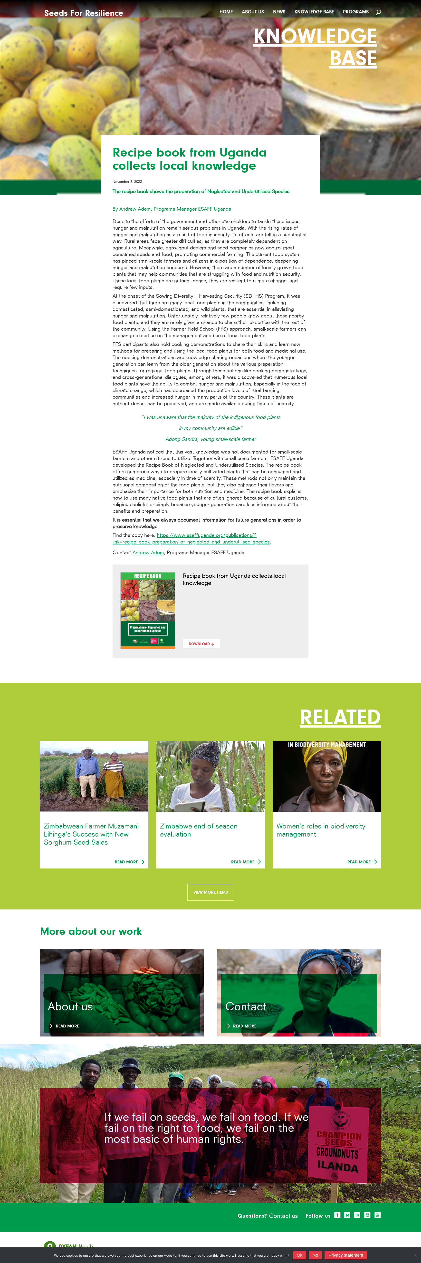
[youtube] (377, 1215)
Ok (299, 1255)
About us (253, 12)
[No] (414, 1255)
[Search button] (379, 12)
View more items (210, 892)
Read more (127, 862)
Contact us (283, 1216)
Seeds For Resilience (83, 13)
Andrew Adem (148, 552)
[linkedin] (357, 1215)
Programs (356, 12)
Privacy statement (345, 1255)
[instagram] (367, 1215)
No (315, 1255)
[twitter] (347, 1215)
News (279, 12)
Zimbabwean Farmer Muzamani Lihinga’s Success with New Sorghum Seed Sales (91, 834)
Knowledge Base (314, 12)
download (199, 644)
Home (226, 12)
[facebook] (337, 1215)
